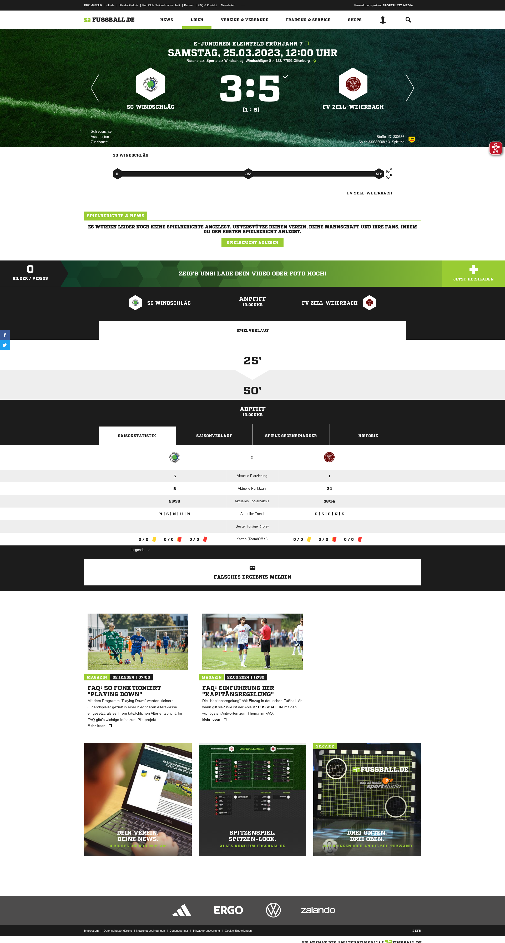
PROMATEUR (93, 5)
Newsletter (228, 5)
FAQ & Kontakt (207, 5)
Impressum (91, 930)
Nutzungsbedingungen (150, 930)
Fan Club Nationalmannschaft (161, 5)
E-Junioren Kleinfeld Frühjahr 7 (248, 44)
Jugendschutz (179, 930)
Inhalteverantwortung (206, 930)
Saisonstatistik (137, 436)
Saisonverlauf (214, 436)
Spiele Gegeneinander (291, 436)
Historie (368, 436)
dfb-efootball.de (128, 5)
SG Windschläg (151, 107)
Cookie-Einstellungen (238, 930)
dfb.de (110, 5)
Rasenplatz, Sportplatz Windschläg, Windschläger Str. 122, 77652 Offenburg (248, 61)
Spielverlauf (252, 330)
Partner (189, 5)
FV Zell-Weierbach (353, 107)
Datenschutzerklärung (118, 930)
